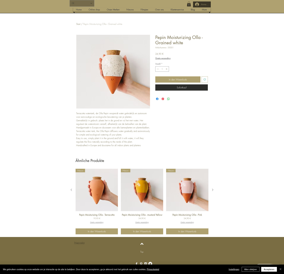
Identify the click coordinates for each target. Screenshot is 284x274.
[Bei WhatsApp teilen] (168, 99)
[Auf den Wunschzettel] (205, 79)
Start (78, 24)
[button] (189, 3)
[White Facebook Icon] (136, 264)
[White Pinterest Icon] (141, 264)
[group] (142, 201)
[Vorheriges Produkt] (71, 190)
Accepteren (269, 269)
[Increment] (167, 68)
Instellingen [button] (234, 269)
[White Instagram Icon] (146, 264)
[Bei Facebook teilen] (157, 99)
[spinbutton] (162, 68)
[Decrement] (157, 68)
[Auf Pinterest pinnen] (163, 99)
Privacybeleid (153, 269)
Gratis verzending (163, 58)
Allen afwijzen (250, 269)
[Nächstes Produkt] (212, 190)
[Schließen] (280, 269)
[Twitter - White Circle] (150, 264)
